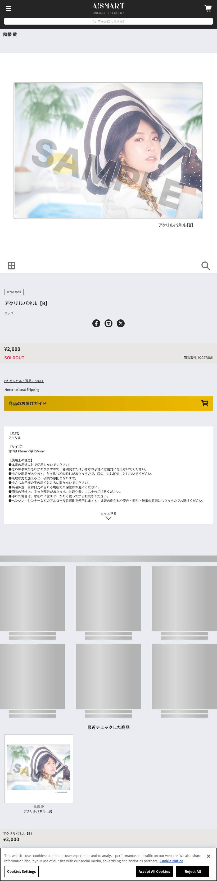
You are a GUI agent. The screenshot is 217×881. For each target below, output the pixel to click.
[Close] (208, 856)
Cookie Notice (171, 860)
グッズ (9, 313)
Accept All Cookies (154, 871)
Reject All (193, 871)
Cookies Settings (21, 871)
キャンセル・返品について (25, 380)
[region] (108, 864)
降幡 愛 (10, 34)
